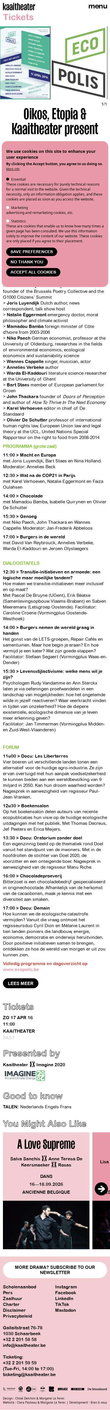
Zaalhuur (12, 1298)
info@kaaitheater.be (24, 1345)
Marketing (19, 207)
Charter (11, 1304)
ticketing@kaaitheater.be (29, 1374)
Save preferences (32, 251)
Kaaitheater (19, 1031)
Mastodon (65, 1310)
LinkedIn (64, 1298)
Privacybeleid (17, 1316)
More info (13, 169)
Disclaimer (14, 1310)
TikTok (62, 1304)
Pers (8, 1292)
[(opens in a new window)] (25, 1075)
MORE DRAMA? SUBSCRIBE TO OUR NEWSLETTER (55, 1270)
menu (97, 6)
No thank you (27, 262)
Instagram (66, 1287)
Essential (18, 179)
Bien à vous (99, 1402)
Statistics (18, 221)
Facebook (65, 1292)
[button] (101, 1188)
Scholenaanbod (19, 1287)
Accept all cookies (33, 272)
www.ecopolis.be (21, 969)
